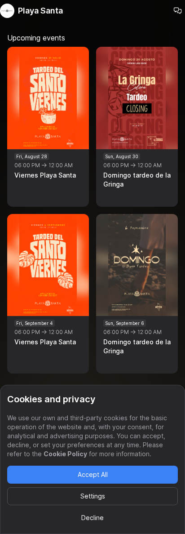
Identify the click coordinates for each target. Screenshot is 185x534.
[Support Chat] (178, 11)
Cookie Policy (65, 454)
